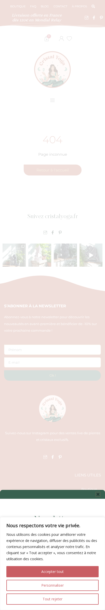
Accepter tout (52, 571)
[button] (98, 494)
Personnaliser (52, 585)
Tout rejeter (52, 599)
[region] (52, 563)
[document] (52, 305)
